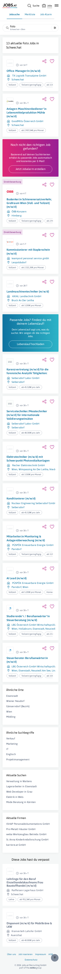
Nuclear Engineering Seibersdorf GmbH (34, 503)
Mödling (10, 716)
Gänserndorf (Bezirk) (18, 706)
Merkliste (30, 14)
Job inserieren (25, 954)
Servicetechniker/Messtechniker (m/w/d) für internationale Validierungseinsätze (27, 415)
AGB (50, 954)
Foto (26, 43)
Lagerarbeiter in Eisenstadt (21, 786)
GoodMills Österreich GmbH (27, 121)
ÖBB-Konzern (19, 211)
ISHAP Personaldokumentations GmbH (28, 823)
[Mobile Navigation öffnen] (56, 5)
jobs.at (25, 965)
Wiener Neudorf (15, 701)
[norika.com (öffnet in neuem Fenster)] (30, 968)
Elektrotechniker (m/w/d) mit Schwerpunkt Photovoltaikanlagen (28, 458)
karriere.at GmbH (16, 844)
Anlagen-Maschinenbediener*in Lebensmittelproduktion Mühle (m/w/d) (26, 112)
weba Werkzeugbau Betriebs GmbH (26, 834)
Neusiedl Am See (41, 670)
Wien (14, 469)
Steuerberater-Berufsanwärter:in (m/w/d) (27, 659)
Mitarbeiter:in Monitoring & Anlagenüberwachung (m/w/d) (26, 538)
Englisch (11, 754)
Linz (54, 670)
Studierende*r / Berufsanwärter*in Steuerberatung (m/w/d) (28, 618)
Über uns (11, 954)
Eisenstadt (38, 628)
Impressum (40, 954)
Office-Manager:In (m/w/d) (24, 70)
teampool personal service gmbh (30, 258)
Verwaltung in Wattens (19, 781)
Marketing (12, 743)
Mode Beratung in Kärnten (21, 802)
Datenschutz (31, 959)
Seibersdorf (18, 381)
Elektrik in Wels (15, 796)
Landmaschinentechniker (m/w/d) (28, 291)
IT (7, 749)
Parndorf (16, 549)
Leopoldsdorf (19, 262)
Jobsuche (14, 14)
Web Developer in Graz (19, 791)
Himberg (17, 215)
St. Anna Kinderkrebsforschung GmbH (27, 839)
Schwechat (13, 47)
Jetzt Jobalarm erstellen (30, 169)
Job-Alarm (46, 14)
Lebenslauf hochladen (30, 344)
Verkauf (10, 738)
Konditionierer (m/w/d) (21, 498)
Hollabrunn (25, 628)
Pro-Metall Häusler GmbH (21, 829)
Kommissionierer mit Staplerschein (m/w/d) (28, 251)
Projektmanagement (17, 759)
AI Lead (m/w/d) (17, 578)
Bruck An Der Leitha (23, 300)
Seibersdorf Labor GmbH (25, 378)
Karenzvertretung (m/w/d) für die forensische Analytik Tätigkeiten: (27, 371)
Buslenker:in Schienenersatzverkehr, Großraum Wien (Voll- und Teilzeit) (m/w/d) (29, 203)
